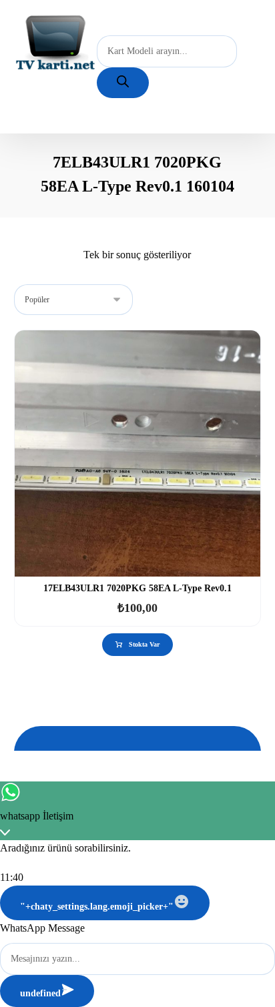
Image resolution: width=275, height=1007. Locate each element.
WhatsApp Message (42, 928)
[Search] (123, 82)
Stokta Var (144, 644)
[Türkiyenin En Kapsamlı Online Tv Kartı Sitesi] (55, 44)
